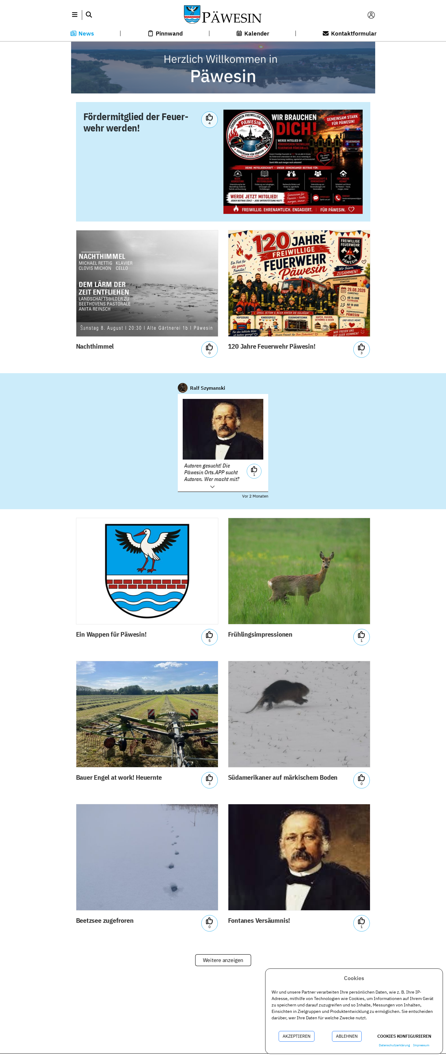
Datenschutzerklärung (394, 1045)
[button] (75, 15)
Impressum (421, 1045)
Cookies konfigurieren (404, 1036)
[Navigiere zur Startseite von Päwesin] (223, 15)
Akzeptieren (297, 1036)
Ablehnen (347, 1036)
